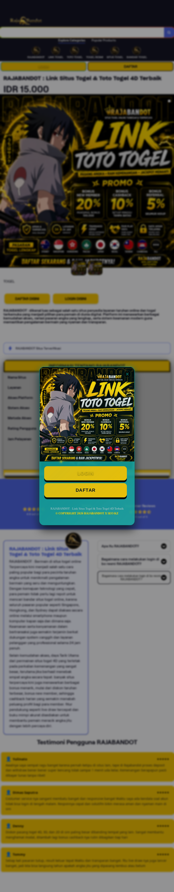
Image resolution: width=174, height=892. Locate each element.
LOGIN (85, 473)
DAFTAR (86, 490)
